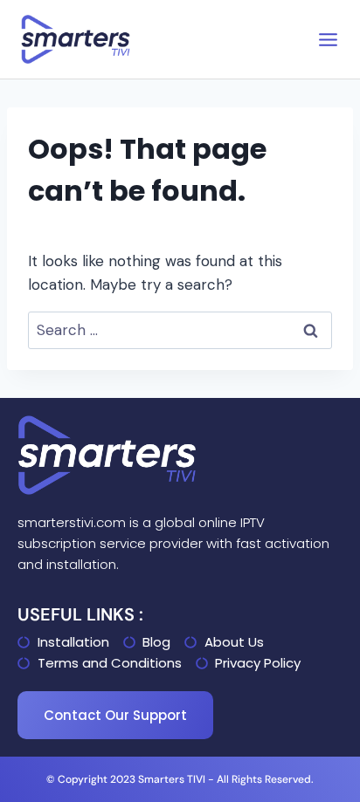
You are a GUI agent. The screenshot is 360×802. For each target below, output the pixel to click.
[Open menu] (328, 40)
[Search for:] (180, 329)
